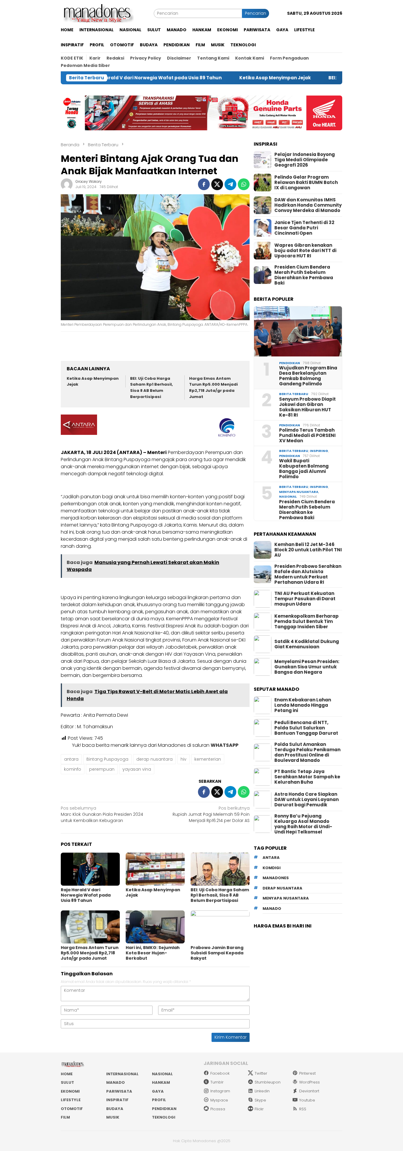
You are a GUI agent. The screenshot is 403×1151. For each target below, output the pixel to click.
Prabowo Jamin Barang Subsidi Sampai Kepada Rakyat (217, 953)
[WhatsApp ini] (244, 184)
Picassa (217, 1109)
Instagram (220, 1091)
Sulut (67, 1082)
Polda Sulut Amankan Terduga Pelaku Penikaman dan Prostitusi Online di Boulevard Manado (307, 752)
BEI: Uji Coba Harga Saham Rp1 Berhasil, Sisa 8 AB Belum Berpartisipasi (151, 387)
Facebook (220, 1073)
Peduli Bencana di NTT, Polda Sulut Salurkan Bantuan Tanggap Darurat (306, 728)
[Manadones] (97, 13)
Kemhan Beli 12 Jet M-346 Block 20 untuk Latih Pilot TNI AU (308, 550)
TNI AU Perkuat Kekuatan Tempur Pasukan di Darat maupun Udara (304, 599)
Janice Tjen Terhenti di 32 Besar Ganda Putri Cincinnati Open (304, 228)
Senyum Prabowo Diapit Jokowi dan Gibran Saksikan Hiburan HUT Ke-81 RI (307, 407)
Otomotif (72, 1108)
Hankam (161, 1082)
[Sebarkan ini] (204, 184)
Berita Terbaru (293, 394)
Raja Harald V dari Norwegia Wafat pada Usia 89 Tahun (122, 77)
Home (67, 1074)
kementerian (207, 759)
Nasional (288, 496)
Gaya (158, 1091)
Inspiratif (117, 1100)
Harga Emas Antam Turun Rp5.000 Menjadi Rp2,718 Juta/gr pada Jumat (213, 387)
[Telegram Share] (230, 184)
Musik (112, 1117)
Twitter (261, 1073)
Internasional (122, 1074)
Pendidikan (289, 363)
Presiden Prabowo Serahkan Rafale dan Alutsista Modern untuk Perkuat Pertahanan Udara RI (307, 574)
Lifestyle (71, 1100)
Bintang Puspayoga (107, 759)
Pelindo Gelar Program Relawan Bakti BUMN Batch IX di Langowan (306, 182)
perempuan (101, 769)
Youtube (307, 1100)
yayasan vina (136, 769)
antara (71, 759)
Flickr (259, 1109)
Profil (159, 1100)
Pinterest (307, 1073)
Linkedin (262, 1091)
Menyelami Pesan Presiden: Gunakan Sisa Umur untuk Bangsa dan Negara (306, 667)
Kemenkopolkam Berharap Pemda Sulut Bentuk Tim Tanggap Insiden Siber (306, 621)
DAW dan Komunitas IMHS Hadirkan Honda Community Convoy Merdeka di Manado (308, 205)
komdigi (272, 868)
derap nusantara (154, 759)
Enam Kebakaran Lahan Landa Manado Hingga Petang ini (302, 705)
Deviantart (309, 1091)
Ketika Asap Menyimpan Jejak (241, 77)
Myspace (219, 1100)
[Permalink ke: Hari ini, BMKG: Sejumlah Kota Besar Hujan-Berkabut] (155, 926)
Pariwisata (119, 1091)
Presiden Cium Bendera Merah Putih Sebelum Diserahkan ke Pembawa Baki (303, 275)
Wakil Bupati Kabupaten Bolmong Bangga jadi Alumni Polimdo (304, 468)
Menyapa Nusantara (298, 491)
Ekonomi (70, 1091)
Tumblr (217, 1082)
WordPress (309, 1082)
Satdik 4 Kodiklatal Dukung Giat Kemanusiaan (306, 644)
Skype (260, 1100)
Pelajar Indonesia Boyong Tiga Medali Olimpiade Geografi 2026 (304, 160)
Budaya (114, 1108)
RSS (302, 1109)
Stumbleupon (268, 1082)
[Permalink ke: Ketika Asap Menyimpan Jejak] (155, 869)
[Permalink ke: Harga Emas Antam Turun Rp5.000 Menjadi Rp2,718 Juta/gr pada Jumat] (90, 926)
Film (65, 1117)
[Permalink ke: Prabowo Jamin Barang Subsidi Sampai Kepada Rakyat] (220, 926)
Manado (115, 1082)
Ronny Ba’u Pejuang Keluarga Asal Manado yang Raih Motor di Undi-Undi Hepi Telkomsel (303, 824)
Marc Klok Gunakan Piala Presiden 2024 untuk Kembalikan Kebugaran (102, 814)
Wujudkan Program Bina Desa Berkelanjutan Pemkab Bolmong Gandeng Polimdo (308, 376)
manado (272, 908)
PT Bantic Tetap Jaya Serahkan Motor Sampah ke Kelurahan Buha (307, 777)
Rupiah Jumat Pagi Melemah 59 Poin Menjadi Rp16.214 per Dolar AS (211, 814)
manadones (276, 878)
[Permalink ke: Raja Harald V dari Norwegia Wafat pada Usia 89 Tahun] (90, 869)
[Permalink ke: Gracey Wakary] (67, 184)
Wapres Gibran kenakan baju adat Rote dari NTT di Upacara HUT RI (305, 251)
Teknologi (163, 1117)
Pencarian (255, 13)
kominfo (72, 769)
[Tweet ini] (217, 184)
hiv (183, 759)
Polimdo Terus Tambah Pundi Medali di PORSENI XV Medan (307, 435)
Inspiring (319, 450)
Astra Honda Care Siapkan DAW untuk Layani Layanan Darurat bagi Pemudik (306, 800)
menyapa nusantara (286, 898)
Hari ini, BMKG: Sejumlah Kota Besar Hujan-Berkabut (153, 953)
